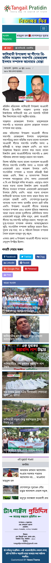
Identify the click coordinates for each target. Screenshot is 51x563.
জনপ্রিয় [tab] (25, 464)
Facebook (10, 256)
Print (8, 275)
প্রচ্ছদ (8, 48)
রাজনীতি (29, 48)
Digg (42, 256)
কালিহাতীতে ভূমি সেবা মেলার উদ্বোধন (23, 450)
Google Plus (13, 268)
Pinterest (32, 268)
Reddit (25, 262)
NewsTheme (33, 559)
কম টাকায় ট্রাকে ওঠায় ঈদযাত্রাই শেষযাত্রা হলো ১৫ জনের (25, 393)
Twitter (27, 256)
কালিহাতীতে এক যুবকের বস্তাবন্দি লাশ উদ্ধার (24, 365)
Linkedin (10, 262)
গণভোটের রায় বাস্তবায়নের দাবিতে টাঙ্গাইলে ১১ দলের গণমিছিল (22, 309)
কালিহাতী (21, 48)
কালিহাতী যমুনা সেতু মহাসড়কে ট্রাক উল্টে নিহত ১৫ (25, 421)
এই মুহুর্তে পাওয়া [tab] (25, 459)
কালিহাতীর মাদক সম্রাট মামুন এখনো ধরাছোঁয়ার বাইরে (23, 337)
